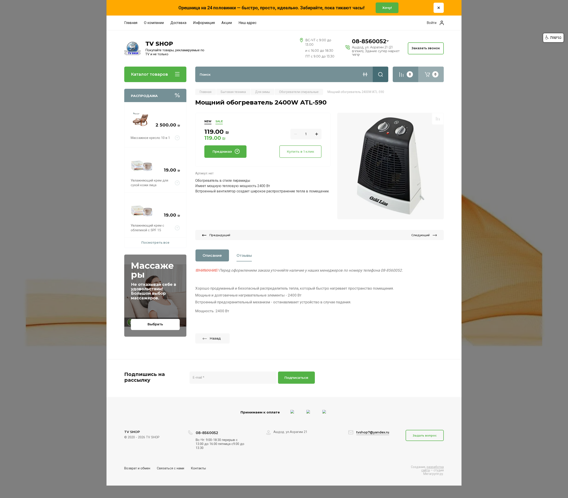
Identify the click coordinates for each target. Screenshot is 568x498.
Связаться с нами (170, 468)
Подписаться (296, 377)
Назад (215, 338)
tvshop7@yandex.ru (372, 432)
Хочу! (387, 8)
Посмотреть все (155, 243)
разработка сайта (432, 468)
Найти (380, 74)
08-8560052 (369, 41)
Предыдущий (219, 235)
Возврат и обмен (137, 468)
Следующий (420, 235)
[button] (553, 37)
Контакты (198, 468)
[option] (390, 166)
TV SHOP (159, 43)
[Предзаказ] (177, 138)
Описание (212, 255)
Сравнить (438, 118)
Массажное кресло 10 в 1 (150, 138)
